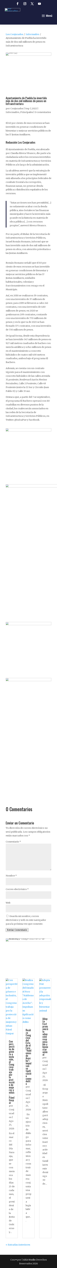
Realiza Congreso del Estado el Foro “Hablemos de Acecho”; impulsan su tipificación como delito (28, 1057)
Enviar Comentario (17, 930)
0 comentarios (43, 112)
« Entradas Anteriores (18, 1244)
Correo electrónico (17, 889)
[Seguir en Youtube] (39, 4)
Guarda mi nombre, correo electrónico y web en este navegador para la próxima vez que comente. (26, 920)
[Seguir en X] (32, 4)
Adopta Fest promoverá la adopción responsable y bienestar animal (45, 1036)
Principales (26, 112)
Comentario (13, 841)
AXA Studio (29, 1259)
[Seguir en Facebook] (17, 4)
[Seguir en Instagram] (25, 4)
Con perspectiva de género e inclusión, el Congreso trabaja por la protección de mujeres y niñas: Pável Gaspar (12, 1072)
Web (8, 902)
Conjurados (16, 108)
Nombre (11, 875)
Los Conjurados (14, 34)
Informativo (32, 34)
